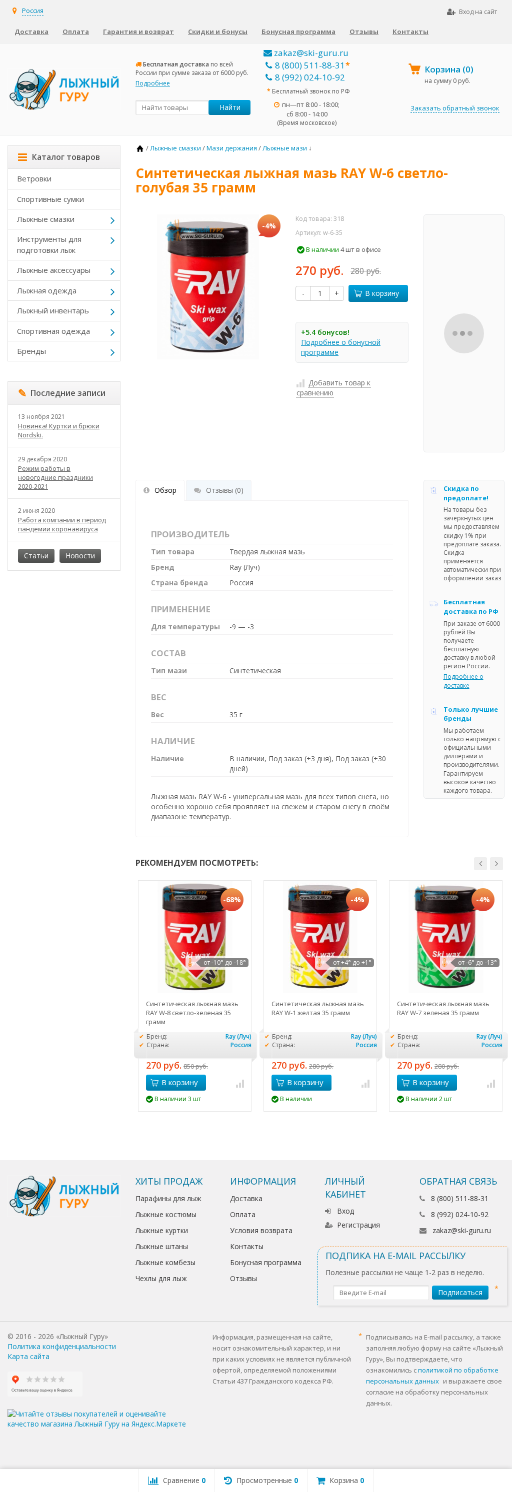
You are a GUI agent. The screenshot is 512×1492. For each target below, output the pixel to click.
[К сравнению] (240, 1083)
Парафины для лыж (169, 1198)
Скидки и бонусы (218, 31)
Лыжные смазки (45, 219)
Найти (230, 107)
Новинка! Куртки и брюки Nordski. (59, 430)
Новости (80, 555)
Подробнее (153, 83)
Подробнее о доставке (464, 680)
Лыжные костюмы (166, 1214)
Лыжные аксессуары (53, 270)
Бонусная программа (299, 31)
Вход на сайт (478, 11)
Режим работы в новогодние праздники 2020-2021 (55, 477)
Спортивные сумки (50, 199)
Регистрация (358, 1225)
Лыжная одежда (46, 290)
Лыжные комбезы (166, 1262)
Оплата (75, 31)
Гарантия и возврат (138, 31)
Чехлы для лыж (161, 1278)
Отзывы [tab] (225, 490)
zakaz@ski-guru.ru (310, 52)
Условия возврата (261, 1230)
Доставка (31, 31)
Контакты (410, 31)
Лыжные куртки (162, 1230)
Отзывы (364, 31)
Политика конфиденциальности (62, 1346)
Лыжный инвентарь (53, 310)
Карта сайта (29, 1356)
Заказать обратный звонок (455, 107)
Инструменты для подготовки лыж (49, 244)
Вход (345, 1211)
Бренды (31, 351)
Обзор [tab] (165, 490)
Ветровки (34, 178)
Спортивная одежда (53, 331)
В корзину (382, 293)
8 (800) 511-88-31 (310, 65)
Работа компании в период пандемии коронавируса (62, 524)
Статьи (36, 555)
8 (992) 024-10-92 (310, 77)
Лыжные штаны (162, 1246)
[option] (195, 996)
